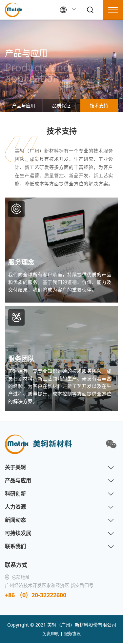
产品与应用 (23, 105)
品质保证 (61, 105)
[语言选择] (68, 10)
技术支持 (99, 105)
